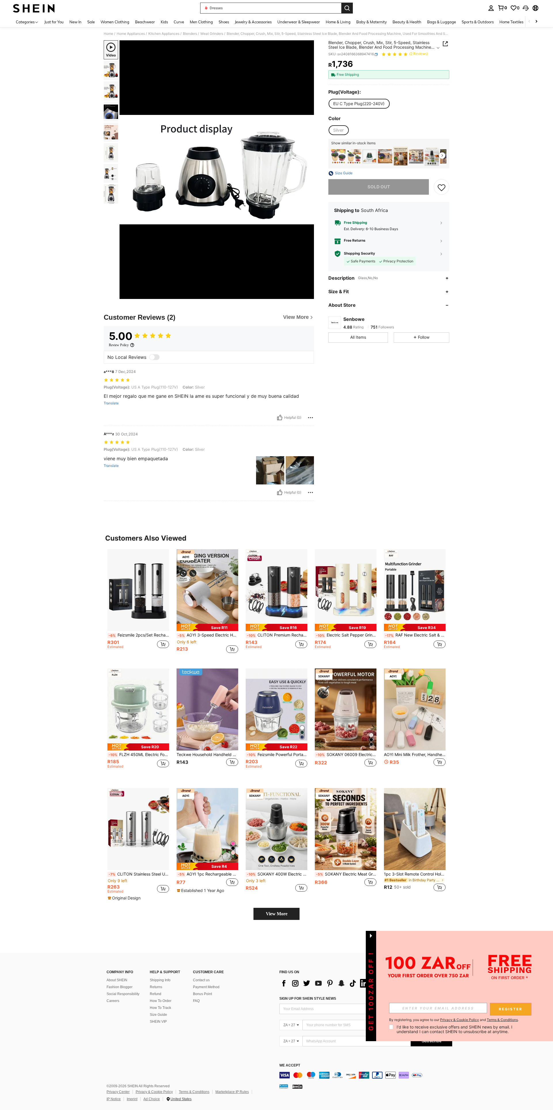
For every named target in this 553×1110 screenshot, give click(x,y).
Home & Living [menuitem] (338, 22)
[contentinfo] (365, 1075)
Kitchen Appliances (163, 34)
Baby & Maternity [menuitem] (371, 22)
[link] (502, 7)
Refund (155, 994)
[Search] (347, 8)
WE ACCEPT (289, 1065)
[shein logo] (34, 8)
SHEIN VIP (158, 1022)
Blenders (190, 34)
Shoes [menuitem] (224, 22)
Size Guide (158, 1015)
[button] (525, 8)
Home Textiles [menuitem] (511, 22)
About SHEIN (117, 980)
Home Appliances (131, 34)
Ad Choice (151, 1099)
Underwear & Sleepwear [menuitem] (298, 22)
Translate (111, 403)
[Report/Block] (310, 417)
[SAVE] (441, 187)
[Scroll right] (536, 21)
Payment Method (206, 987)
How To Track (160, 1008)
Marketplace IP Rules (232, 1092)
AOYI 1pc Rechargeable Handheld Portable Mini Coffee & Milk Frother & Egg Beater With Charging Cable (208, 874)
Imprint (132, 1099)
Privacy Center (118, 1092)
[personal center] (491, 8)
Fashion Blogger (119, 987)
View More (276, 913)
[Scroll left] (529, 21)
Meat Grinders (211, 34)
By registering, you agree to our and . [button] (454, 1020)
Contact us (201, 980)
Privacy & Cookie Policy (154, 1092)
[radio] (358, 104)
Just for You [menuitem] (54, 22)
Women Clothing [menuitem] (115, 22)
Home (108, 34)
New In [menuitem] (75, 22)
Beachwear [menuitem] (145, 22)
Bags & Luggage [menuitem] (441, 22)
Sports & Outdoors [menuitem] (478, 22)
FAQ (196, 1001)
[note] (207, 627)
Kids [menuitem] (164, 22)
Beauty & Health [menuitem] (407, 22)
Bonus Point (202, 994)
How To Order (160, 1001)
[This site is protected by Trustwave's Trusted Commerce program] (283, 1086)
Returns (156, 987)
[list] (325, 983)
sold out (379, 187)
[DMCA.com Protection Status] (297, 1086)
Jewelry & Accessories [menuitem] (253, 22)
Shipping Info (160, 980)
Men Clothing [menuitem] (201, 22)
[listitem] (338, 156)
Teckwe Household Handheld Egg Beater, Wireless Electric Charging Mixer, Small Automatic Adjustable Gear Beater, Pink (207, 754)
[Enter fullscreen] (308, 294)
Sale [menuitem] (91, 22)
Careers (113, 1001)
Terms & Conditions (194, 1092)
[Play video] (217, 170)
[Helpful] (279, 417)
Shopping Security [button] (359, 253)
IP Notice (114, 1099)
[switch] (154, 357)
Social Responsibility (123, 994)
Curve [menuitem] (179, 22)
